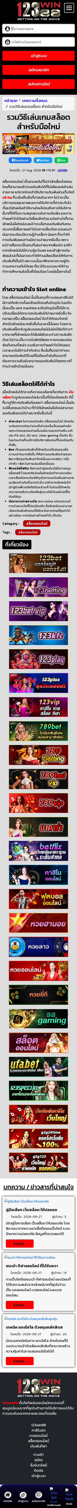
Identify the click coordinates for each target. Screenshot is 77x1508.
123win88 (38, 1425)
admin (62, 170)
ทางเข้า (38, 1454)
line (62, 160)
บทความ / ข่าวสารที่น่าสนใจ (38, 1187)
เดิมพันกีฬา (38, 1446)
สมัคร (38, 1460)
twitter (44, 160)
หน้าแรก (11, 101)
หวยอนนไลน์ (38, 1435)
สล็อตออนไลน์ (36, 523)
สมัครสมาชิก (38, 70)
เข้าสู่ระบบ (39, 56)
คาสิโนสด (39, 1430)
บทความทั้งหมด (34, 101)
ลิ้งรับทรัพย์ (38, 1465)
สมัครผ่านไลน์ (39, 84)
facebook (22, 160)
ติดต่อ (38, 1470)
